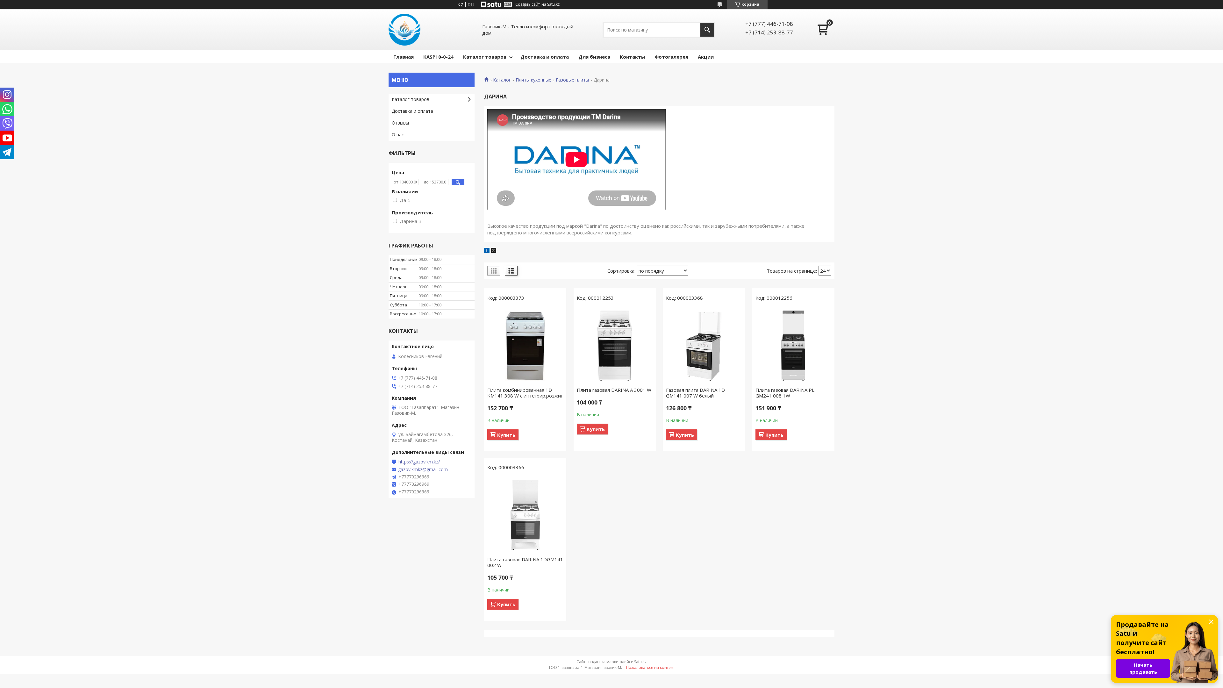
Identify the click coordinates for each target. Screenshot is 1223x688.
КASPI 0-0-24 (438, 57)
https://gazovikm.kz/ (419, 462)
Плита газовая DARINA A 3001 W (614, 390)
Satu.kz (640, 661)
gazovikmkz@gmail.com (423, 469)
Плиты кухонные (533, 80)
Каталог (502, 80)
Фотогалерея (671, 57)
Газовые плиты (572, 80)
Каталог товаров (484, 57)
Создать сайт (527, 4)
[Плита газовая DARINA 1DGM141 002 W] (525, 515)
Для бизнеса (594, 57)
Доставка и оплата (544, 57)
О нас (398, 135)
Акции (706, 57)
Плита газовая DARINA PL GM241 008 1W (784, 392)
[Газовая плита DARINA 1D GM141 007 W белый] (704, 346)
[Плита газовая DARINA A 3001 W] (615, 346)
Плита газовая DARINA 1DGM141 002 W (525, 562)
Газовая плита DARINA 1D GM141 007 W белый (695, 392)
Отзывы (400, 123)
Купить (506, 435)
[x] (493, 251)
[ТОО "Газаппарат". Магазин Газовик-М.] (404, 30)
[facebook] (487, 251)
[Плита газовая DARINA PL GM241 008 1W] (793, 346)
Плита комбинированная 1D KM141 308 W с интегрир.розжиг (525, 392)
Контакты (632, 57)
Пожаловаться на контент (650, 667)
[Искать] (707, 30)
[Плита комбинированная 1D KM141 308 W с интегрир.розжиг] (525, 346)
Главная (403, 57)
